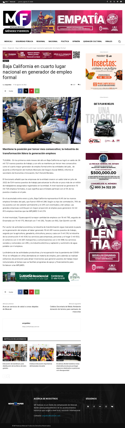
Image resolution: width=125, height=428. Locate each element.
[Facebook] (107, 1)
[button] (119, 41)
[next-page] (8, 376)
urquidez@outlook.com (51, 415)
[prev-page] (4, 376)
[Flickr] (100, 406)
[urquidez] (12, 325)
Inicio (4, 48)
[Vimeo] (117, 1)
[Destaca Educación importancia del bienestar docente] (42, 352)
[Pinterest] (31, 90)
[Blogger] (88, 406)
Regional (11, 48)
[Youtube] (121, 1)
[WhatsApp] (37, 90)
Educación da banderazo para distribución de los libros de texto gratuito (14, 366)
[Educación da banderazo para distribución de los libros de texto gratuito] (15, 352)
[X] (114, 1)
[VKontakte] (112, 406)
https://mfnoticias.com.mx (30, 326)
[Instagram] (110, 1)
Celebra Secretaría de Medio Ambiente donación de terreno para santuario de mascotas (65, 309)
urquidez (8, 85)
